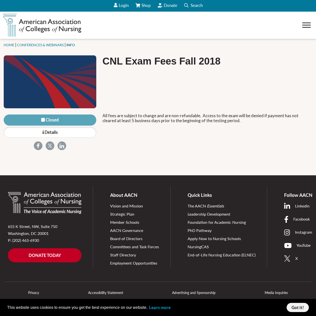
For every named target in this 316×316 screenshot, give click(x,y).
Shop (146, 7)
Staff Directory (123, 254)
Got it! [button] (298, 307)
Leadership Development (209, 214)
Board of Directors (126, 238)
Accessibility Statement (105, 293)
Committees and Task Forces (134, 246)
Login (124, 5)
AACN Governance (126, 230)
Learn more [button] (160, 307)
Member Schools (124, 222)
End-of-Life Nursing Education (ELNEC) (222, 254)
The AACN (206, 205)
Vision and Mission (126, 205)
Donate (170, 5)
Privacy (33, 293)
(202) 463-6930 (25, 240)
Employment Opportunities (133, 263)
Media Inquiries (276, 293)
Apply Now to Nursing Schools (214, 238)
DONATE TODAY (45, 255)
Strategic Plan (122, 214)
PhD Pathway (200, 230)
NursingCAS (198, 246)
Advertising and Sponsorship (194, 293)
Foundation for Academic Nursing (217, 222)
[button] (193, 6)
